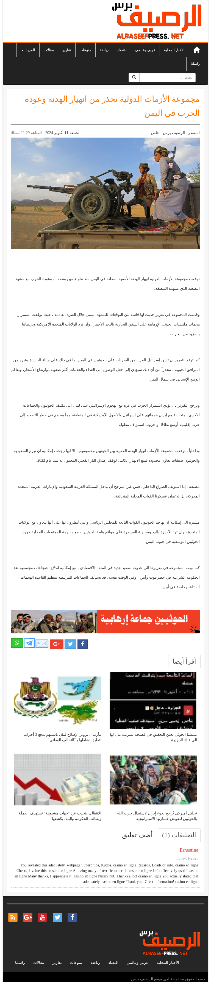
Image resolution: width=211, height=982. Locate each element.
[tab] (184, 661)
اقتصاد (122, 50)
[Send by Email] (42, 644)
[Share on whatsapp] (17, 643)
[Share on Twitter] (70, 644)
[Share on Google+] (56, 644)
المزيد (30, 50)
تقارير (66, 50)
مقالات (49, 50)
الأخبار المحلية (174, 50)
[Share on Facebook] (82, 644)
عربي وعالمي (145, 50)
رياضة (104, 50)
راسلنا (195, 64)
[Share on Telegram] (29, 643)
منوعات (85, 50)
